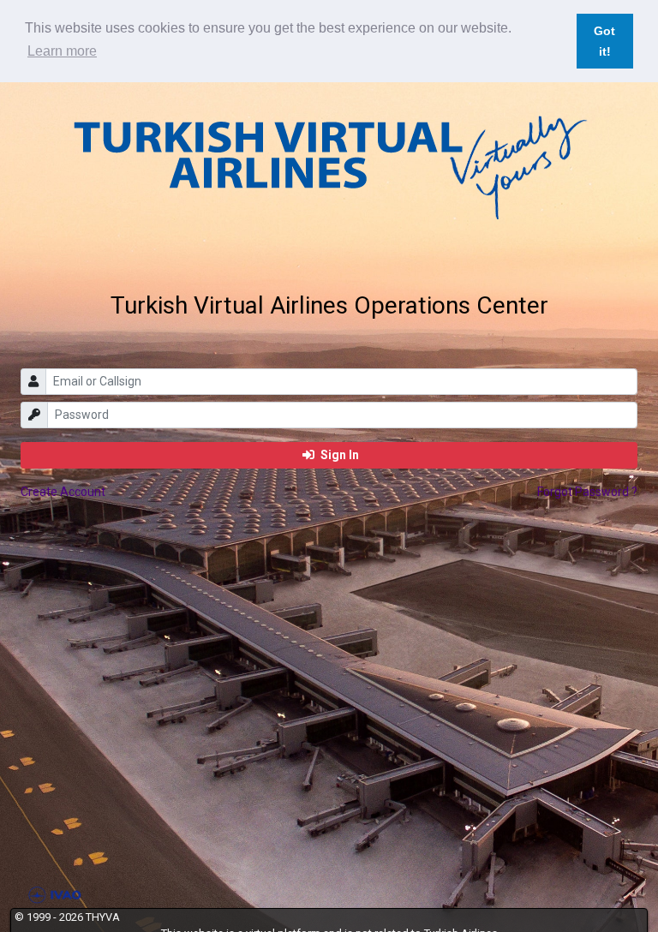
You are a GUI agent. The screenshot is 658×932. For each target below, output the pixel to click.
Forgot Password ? (587, 492)
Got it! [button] (604, 41)
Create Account (63, 492)
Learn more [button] (62, 51)
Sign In (338, 455)
